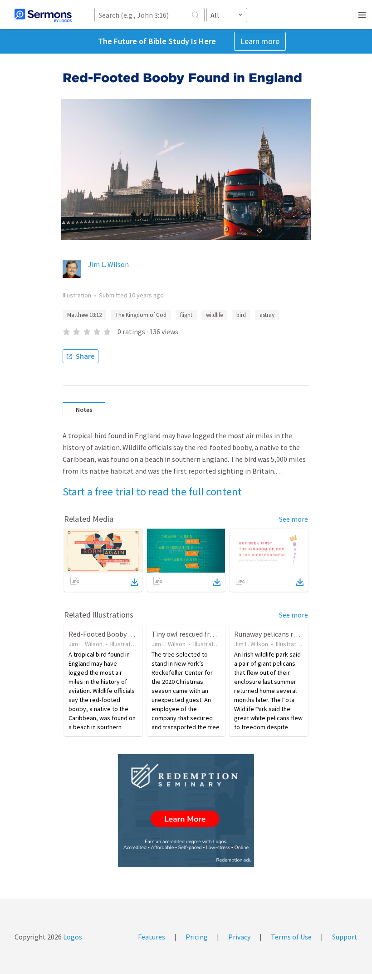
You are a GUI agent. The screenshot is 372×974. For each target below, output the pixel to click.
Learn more (259, 41)
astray (266, 315)
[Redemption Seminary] (186, 810)
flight (186, 315)
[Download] (134, 582)
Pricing (197, 936)
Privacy (239, 936)
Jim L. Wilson (108, 264)
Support (344, 936)
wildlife (214, 315)
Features (151, 936)
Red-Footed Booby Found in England (125, 633)
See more (293, 519)
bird (241, 315)
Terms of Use (291, 936)
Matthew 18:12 (84, 315)
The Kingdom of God (140, 315)
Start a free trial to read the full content (152, 492)
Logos (72, 936)
